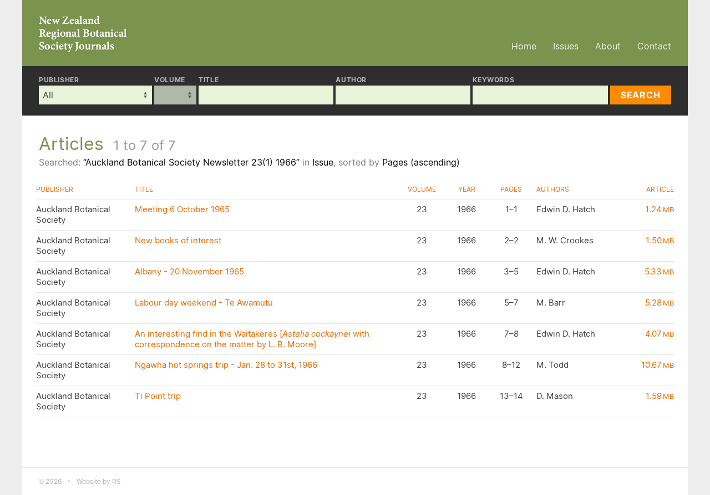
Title (209, 80)
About (608, 46)
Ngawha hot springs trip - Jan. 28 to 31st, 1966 (226, 364)
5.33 (659, 271)
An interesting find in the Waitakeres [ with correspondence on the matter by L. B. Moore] (252, 339)
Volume (169, 80)
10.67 (657, 364)
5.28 (659, 302)
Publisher (59, 80)
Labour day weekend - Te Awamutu (204, 302)
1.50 (660, 240)
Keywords (493, 80)
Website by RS (99, 481)
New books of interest (178, 240)
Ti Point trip (158, 396)
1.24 (659, 209)
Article (660, 189)
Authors (552, 189)
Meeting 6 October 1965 (182, 209)
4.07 (659, 333)
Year (466, 189)
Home (523, 46)
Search (641, 95)
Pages (511, 189)
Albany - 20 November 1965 (189, 271)
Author (351, 80)
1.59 (660, 396)
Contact (654, 46)
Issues (566, 46)
